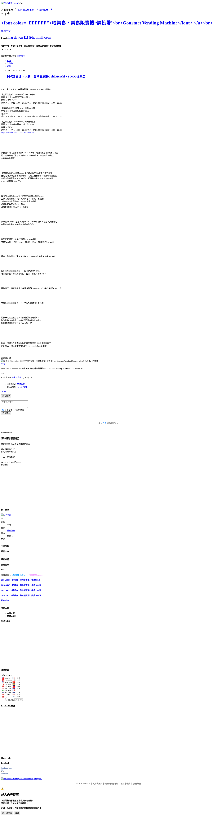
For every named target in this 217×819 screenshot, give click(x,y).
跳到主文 (6, 31)
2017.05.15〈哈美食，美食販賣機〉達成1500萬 (21, 590)
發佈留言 (6, 413)
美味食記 (21, 384)
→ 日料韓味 (22, 387)
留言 (20, 377)
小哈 (3, 364)
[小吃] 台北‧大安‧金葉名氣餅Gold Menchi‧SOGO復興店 (46, 76)
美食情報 (21, 56)
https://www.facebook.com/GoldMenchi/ (17, 132)
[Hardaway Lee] (2, 771)
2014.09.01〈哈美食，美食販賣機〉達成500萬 (20, 580)
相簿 (9, 61)
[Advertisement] (89, 645)
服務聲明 (137, 783)
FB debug (5, 600)
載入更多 (6, 396)
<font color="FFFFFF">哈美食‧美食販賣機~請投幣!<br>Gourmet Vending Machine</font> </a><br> (107, 22)
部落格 (10, 63)
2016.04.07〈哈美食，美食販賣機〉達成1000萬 (21, 585)
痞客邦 (14, 377)
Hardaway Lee (6, 768)
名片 (9, 66)
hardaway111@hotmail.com (29, 37)
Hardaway (5, 773)
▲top (3, 391)
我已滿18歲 (7, 813)
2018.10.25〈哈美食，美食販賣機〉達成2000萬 (21, 595)
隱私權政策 (125, 783)
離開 (17, 813)
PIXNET (86, 783)
